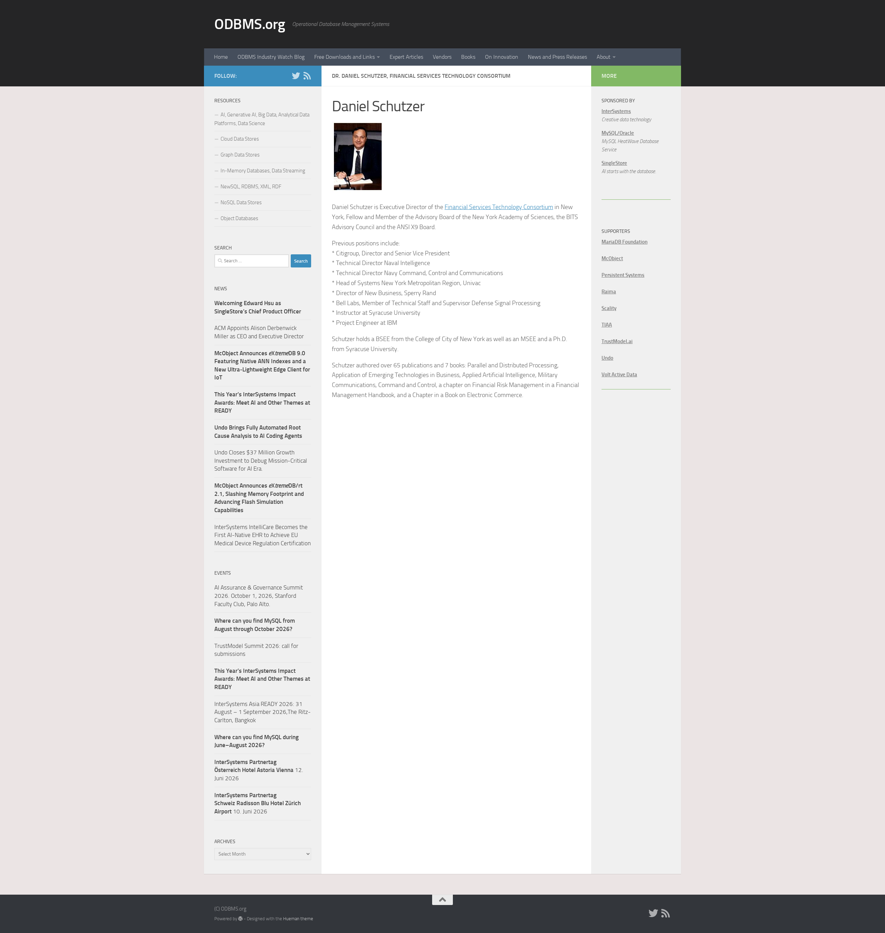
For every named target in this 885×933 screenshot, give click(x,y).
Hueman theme (298, 918)
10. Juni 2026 (257, 803)
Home (221, 57)
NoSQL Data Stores (241, 202)
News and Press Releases (557, 57)
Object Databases (239, 218)
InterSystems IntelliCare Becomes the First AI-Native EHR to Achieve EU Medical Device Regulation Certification (262, 535)
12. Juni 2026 (258, 770)
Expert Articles (406, 57)
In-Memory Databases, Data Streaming (263, 171)
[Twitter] (296, 76)
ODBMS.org (249, 24)
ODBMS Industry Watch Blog (271, 57)
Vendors (442, 57)
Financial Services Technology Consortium (499, 207)
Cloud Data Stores (240, 139)
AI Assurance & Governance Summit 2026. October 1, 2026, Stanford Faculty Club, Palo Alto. (258, 595)
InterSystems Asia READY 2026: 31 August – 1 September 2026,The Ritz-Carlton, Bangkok (262, 712)
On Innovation (501, 57)
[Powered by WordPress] (240, 918)
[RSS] (307, 76)
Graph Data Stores (240, 155)
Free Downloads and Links (344, 57)
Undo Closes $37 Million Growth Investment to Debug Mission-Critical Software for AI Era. (260, 460)
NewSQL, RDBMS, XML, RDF (251, 186)
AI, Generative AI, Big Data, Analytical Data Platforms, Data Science (261, 119)
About (604, 57)
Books (468, 57)
